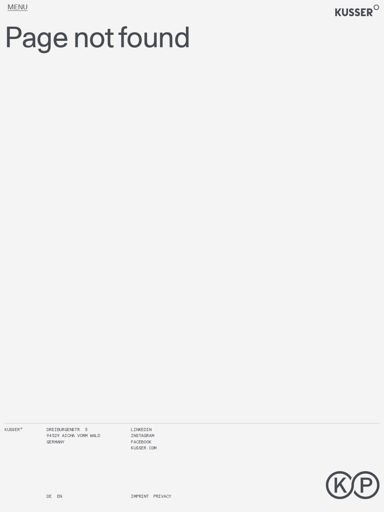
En (59, 496)
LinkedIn (141, 429)
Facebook (141, 442)
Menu (18, 7)
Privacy (162, 496)
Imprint (140, 496)
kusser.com (143, 448)
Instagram (142, 435)
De (49, 496)
